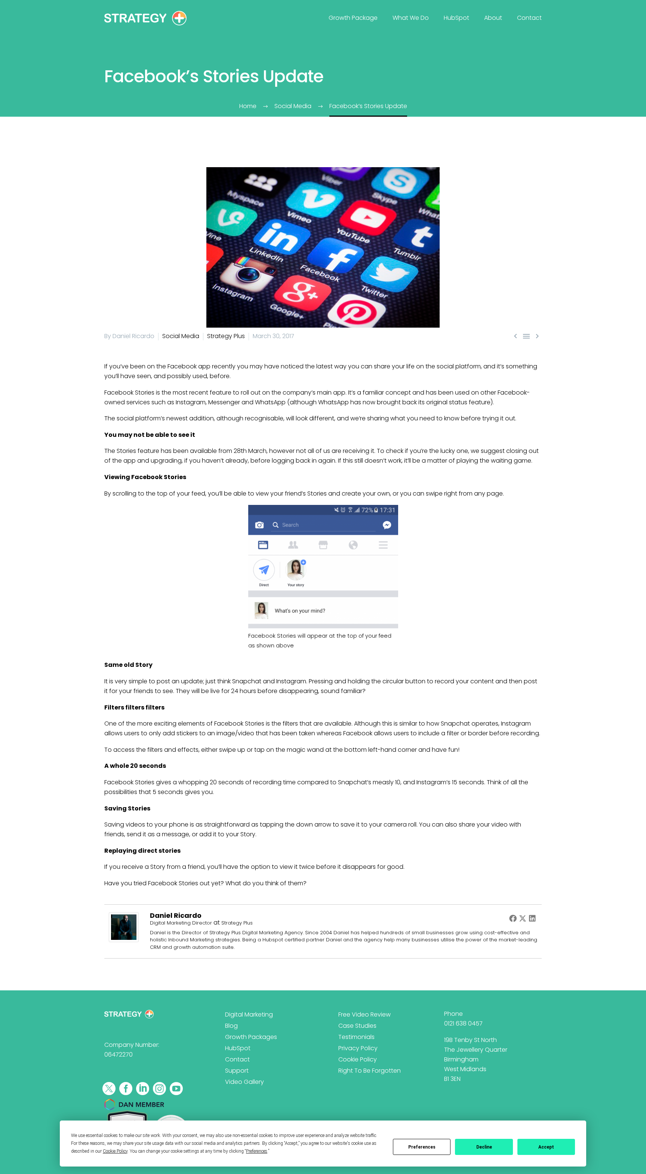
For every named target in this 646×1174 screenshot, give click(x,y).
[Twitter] (522, 918)
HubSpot (456, 17)
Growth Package (353, 17)
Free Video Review (364, 1014)
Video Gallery (244, 1082)
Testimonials (356, 1037)
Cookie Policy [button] (115, 1151)
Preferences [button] (256, 1151)
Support (237, 1070)
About (493, 17)
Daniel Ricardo (176, 915)
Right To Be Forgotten (369, 1070)
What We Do (411, 17)
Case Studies (357, 1025)
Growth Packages (251, 1037)
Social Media (180, 336)
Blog (231, 1025)
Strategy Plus (226, 336)
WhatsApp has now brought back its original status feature (404, 402)
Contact (529, 17)
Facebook (162, 883)
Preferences (422, 1147)
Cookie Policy (357, 1059)
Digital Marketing (249, 1014)
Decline (484, 1147)
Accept (546, 1147)
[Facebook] (512, 918)
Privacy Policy (358, 1048)
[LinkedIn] (532, 918)
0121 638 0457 (463, 1023)
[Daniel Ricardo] (124, 926)
